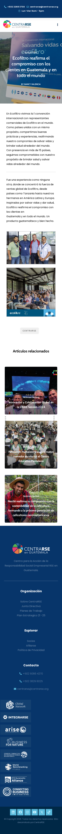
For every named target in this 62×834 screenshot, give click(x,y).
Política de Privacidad (31, 650)
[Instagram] (27, 812)
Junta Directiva (31, 606)
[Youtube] (34, 812)
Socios (31, 641)
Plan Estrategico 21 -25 (31, 615)
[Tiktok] (49, 812)
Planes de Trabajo (31, 611)
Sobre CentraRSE (31, 601)
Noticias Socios (31, 53)
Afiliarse (31, 645)
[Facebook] (20, 812)
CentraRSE (29, 330)
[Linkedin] (13, 812)
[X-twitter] (42, 812)
